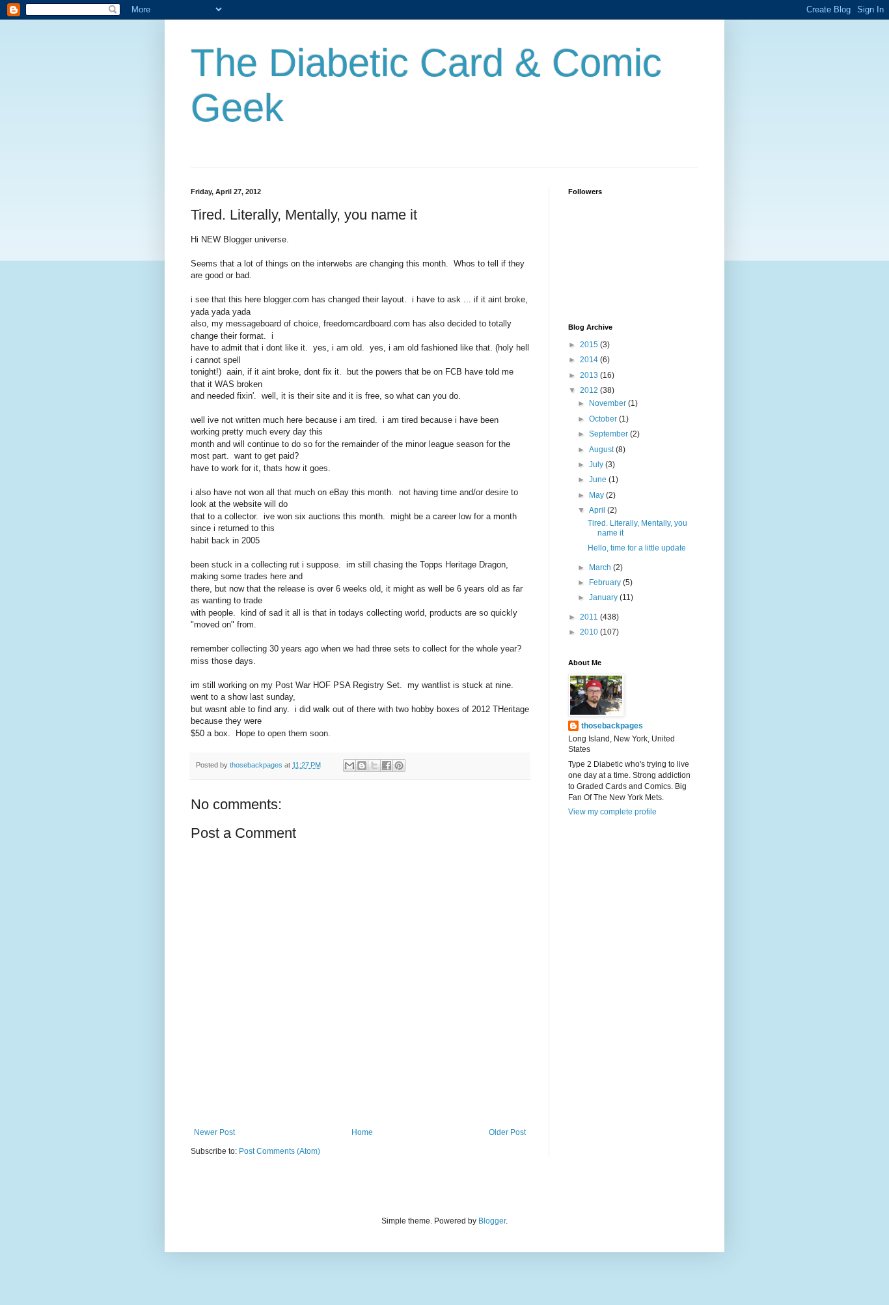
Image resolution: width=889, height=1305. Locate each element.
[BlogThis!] (361, 765)
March (601, 567)
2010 (590, 632)
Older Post (507, 1132)
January (604, 597)
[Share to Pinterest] (398, 765)
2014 (590, 359)
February (606, 582)
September (609, 433)
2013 (590, 375)
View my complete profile (612, 811)
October (604, 418)
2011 (590, 617)
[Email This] (349, 765)
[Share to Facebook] (386, 765)
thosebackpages (612, 725)
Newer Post (214, 1132)
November (608, 403)
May (597, 495)
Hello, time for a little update (637, 547)
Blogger (492, 1221)
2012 (590, 390)
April (598, 510)
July (597, 464)
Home (362, 1132)
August (602, 449)
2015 (590, 344)
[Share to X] (374, 765)
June (599, 479)
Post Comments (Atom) (279, 1151)
